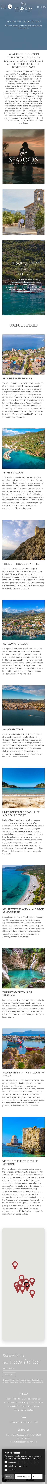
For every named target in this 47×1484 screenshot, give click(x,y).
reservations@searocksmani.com (23, 1442)
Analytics (12, 1462)
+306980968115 (23, 1438)
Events (7, 1402)
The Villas (17, 1399)
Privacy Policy (27, 1422)
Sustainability (13, 1406)
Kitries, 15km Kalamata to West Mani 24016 (23, 1435)
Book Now (41, 7)
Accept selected (23, 1476)
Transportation (20, 1410)
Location (33, 1402)
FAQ (36, 1422)
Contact (30, 1410)
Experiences (16, 1402)
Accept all (37, 1476)
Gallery (25, 1402)
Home (9, 1399)
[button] (3, 7)
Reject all (9, 1476)
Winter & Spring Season (29, 1406)
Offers (40, 1402)
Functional (13, 1470)
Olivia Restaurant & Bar (31, 1399)
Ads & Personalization (17, 1466)
